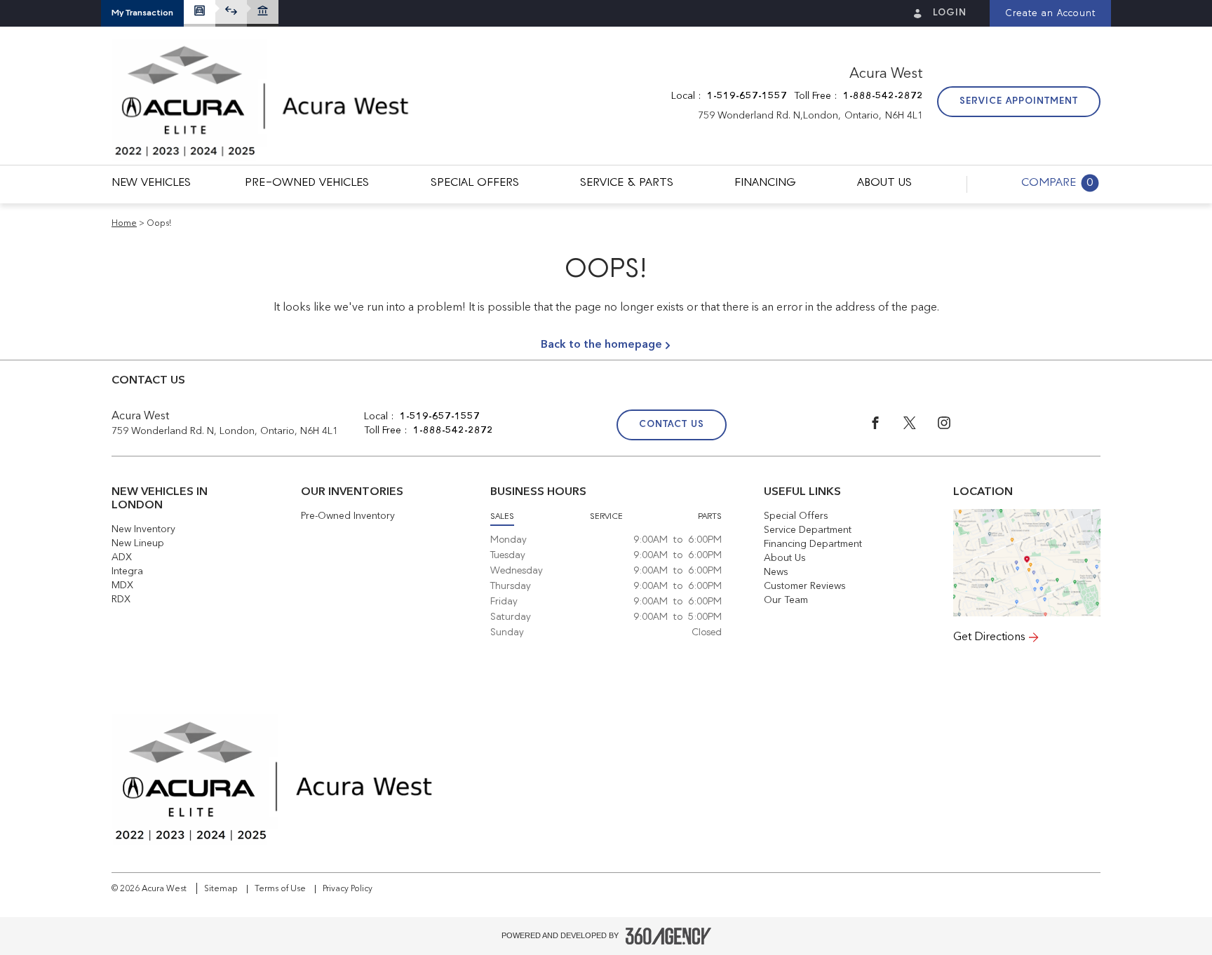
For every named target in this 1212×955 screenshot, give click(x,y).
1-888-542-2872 (883, 96)
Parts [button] (710, 517)
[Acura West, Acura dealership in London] (262, 102)
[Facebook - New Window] (886, 426)
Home (124, 223)
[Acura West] (1026, 562)
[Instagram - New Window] (953, 426)
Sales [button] (502, 517)
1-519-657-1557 (747, 96)
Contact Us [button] (671, 424)
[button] (142, 13)
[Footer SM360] (668, 936)
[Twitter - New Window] (920, 426)
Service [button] (606, 517)
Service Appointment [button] (1018, 101)
